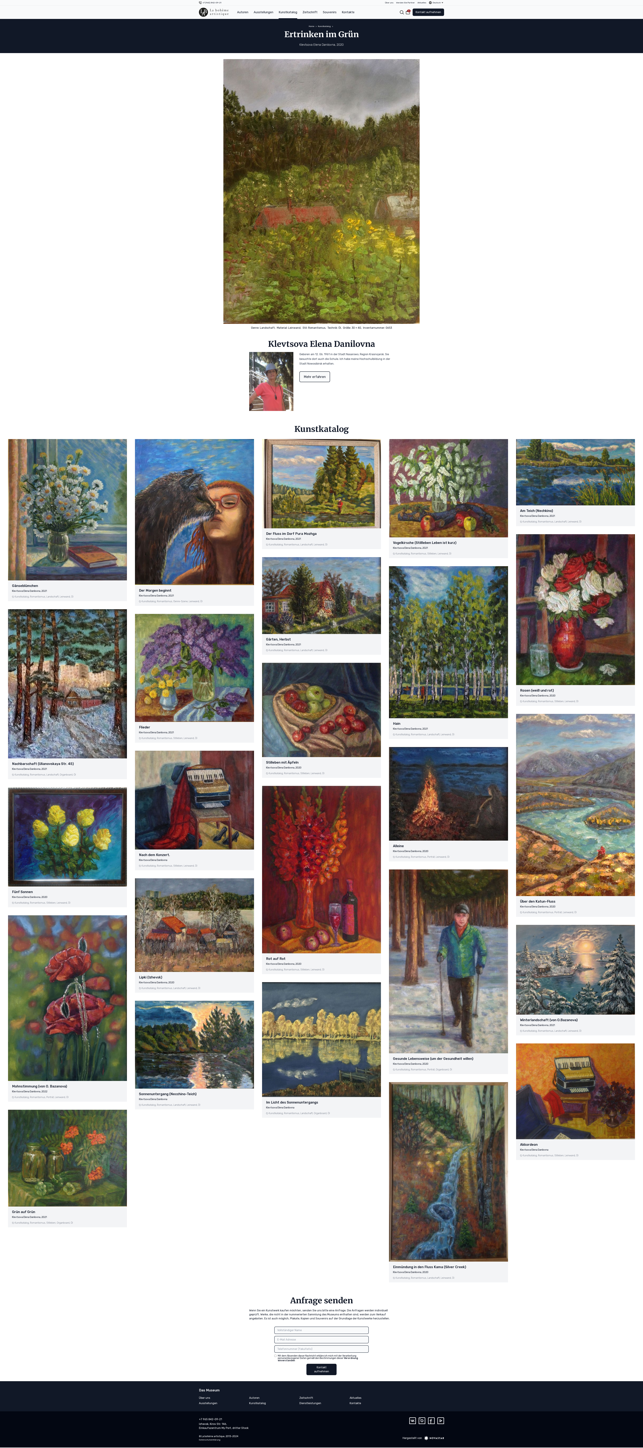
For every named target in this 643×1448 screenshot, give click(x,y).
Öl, (340, 327)
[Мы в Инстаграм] (422, 1420)
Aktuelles (421, 3)
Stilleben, (51, 902)
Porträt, (50, 1097)
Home (311, 26)
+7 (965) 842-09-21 (212, 3)
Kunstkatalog (288, 12)
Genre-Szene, (180, 601)
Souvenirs (329, 12)
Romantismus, (317, 327)
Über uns (389, 3)
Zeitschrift (310, 12)
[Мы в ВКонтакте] (412, 1420)
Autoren (242, 12)
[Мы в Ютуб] (440, 1420)
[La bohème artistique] (213, 12)
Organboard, (66, 774)
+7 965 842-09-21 (210, 1419)
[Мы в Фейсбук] (431, 1420)
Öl (72, 596)
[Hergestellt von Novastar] (433, 1438)
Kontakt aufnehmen (428, 12)
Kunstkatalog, (22, 596)
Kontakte (348, 12)
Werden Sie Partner (405, 3)
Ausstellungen (263, 12)
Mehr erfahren (315, 377)
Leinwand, (294, 327)
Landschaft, (267, 327)
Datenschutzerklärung (209, 1440)
